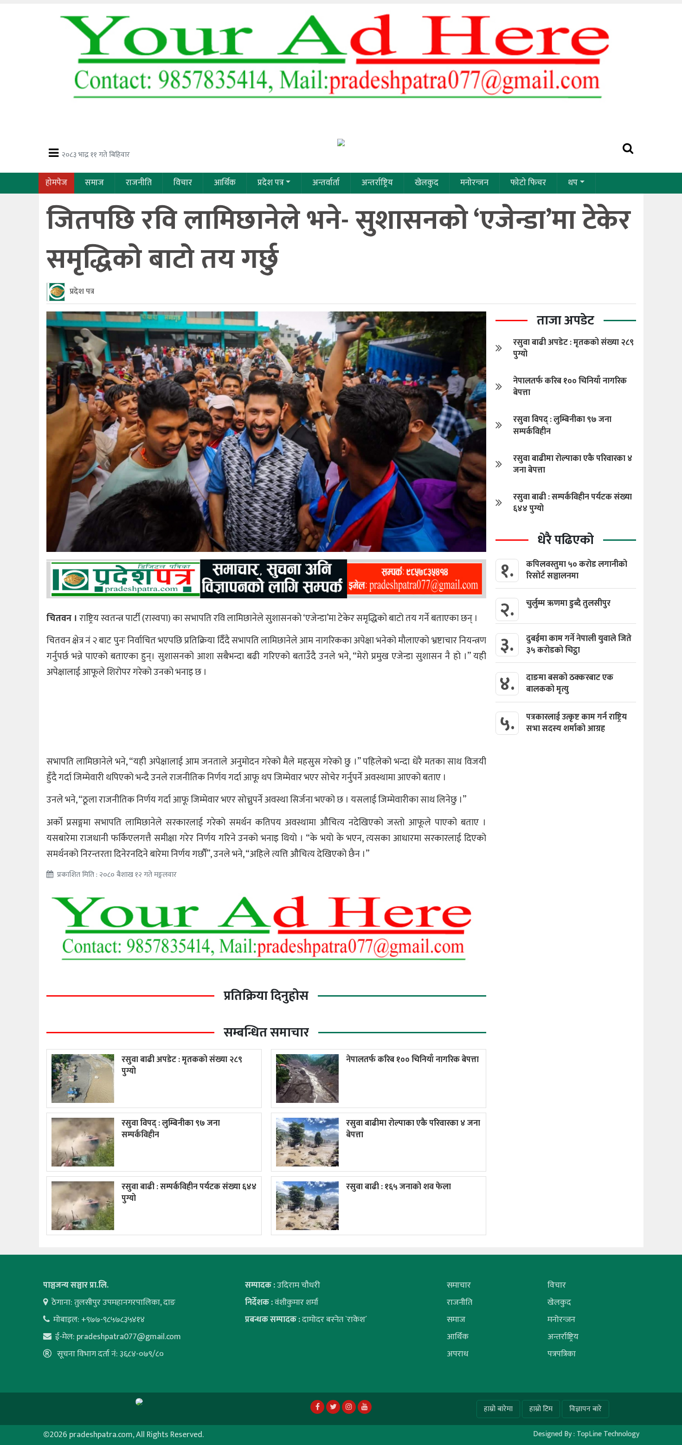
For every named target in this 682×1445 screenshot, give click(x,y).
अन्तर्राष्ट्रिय (377, 183)
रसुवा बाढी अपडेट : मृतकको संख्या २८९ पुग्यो (182, 1065)
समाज (94, 183)
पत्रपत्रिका (561, 1354)
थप (573, 183)
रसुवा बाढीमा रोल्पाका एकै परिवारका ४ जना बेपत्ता (413, 1129)
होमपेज (56, 183)
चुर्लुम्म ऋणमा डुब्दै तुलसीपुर (568, 603)
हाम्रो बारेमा (498, 1409)
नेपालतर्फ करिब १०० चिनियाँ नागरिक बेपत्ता (412, 1060)
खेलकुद (426, 183)
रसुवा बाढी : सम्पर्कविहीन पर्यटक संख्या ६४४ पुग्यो (189, 1192)
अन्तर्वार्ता (326, 183)
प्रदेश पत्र (270, 183)
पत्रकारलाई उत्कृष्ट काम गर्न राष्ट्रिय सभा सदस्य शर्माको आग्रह (576, 723)
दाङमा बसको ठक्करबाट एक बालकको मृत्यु (569, 683)
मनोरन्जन (474, 183)
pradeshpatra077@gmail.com (129, 1337)
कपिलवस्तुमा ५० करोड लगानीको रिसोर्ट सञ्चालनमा (576, 570)
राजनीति (139, 183)
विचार (183, 183)
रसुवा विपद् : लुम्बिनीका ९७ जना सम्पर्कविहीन (171, 1129)
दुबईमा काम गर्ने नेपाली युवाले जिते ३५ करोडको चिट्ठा (578, 644)
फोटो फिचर (528, 183)
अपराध (458, 1354)
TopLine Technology (608, 1434)
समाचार (459, 1285)
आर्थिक (225, 183)
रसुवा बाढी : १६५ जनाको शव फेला (398, 1187)
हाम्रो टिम (541, 1409)
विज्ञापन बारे (585, 1409)
